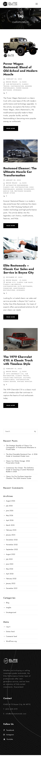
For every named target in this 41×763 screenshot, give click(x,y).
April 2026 (10, 520)
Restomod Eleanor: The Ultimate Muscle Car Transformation (20, 171)
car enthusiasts (13, 84)
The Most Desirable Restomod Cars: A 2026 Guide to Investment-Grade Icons (21, 455)
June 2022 (9, 564)
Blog (25, 82)
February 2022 (11, 579)
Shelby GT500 (9, 193)
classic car (8, 187)
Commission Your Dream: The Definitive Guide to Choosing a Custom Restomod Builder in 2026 (20, 470)
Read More (10, 128)
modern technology (25, 189)
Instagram (10, 734)
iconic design (9, 381)
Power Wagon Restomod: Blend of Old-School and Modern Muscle (20, 69)
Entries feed (10, 631)
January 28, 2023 (13, 180)
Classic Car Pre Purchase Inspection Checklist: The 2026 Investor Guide (19, 477)
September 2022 (12, 549)
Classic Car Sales (25, 282)
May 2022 (9, 569)
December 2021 (11, 588)
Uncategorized (11, 612)
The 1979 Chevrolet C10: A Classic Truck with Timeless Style (18, 360)
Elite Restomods (25, 286)
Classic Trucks (22, 376)
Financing (7, 288)
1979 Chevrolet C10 (15, 374)
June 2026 (9, 511)
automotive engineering (17, 185)
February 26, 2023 (14, 79)
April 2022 (10, 574)
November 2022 (12, 545)
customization (17, 86)
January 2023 (10, 535)
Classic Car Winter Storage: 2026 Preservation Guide (18, 462)
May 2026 (9, 515)
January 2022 (10, 583)
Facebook (10, 730)
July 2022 (9, 559)
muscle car (8, 191)
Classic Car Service (12, 284)
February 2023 (11, 530)
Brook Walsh (11, 82)
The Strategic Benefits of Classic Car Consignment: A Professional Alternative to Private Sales (21, 447)
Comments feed (11, 636)
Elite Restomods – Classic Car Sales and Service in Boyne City (18, 269)
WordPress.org (11, 641)
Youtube (10, 739)
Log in (8, 627)
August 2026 (10, 501)
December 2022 (12, 540)
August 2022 (10, 554)
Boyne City (11, 282)
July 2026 (9, 506)
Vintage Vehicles (24, 381)
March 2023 (10, 525)
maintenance (19, 288)
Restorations (9, 290)
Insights (8, 607)
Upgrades (17, 90)
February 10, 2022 (14, 369)
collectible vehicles (12, 378)
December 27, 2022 (14, 277)
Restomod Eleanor (23, 191)
